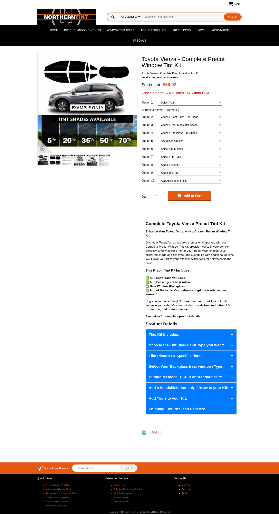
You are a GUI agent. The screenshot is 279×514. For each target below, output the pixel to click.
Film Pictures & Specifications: (176, 356)
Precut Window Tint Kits (82, 30)
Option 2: (148, 116)
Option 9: (148, 172)
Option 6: (148, 148)
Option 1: (148, 102)
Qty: (144, 196)
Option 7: (148, 156)
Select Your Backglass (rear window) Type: (186, 366)
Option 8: (148, 164)
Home (54, 30)
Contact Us (119, 485)
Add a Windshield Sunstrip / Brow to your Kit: (188, 388)
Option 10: (149, 180)
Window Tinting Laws (56, 505)
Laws (200, 30)
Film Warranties (121, 497)
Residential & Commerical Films (61, 493)
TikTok (185, 493)
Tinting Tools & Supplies (57, 497)
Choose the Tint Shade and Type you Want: (186, 345)
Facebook (187, 489)
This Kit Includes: (164, 335)
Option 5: (148, 140)
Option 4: (148, 132)
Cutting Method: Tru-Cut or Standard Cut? (185, 377)
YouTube (186, 485)
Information (220, 30)
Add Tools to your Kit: (168, 398)
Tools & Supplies (153, 30)
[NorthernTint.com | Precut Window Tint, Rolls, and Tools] (66, 16)
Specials (139, 40)
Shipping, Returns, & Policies (128, 489)
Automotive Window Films (58, 489)
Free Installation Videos (57, 501)
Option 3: (148, 124)
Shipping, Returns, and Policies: (177, 409)
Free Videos (182, 30)
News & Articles (121, 501)
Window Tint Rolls (121, 30)
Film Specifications (123, 493)
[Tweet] (144, 433)
